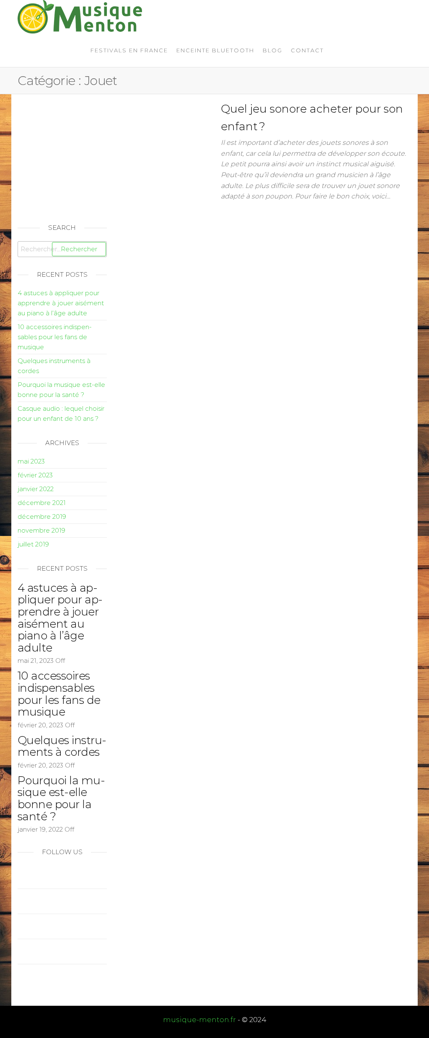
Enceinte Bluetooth (215, 50)
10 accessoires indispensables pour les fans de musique (55, 337)
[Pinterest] (20, 926)
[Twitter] (20, 876)
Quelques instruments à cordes (62, 746)
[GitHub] (20, 952)
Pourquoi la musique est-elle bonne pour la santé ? (61, 798)
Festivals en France (129, 50)
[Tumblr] (20, 977)
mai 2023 (31, 461)
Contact (307, 50)
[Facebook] (20, 901)
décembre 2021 (42, 503)
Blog (272, 50)
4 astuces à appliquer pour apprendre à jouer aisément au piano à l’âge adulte (61, 303)
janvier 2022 (36, 489)
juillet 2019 (33, 544)
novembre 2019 (41, 530)
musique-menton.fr (199, 1019)
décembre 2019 (42, 516)
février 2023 (35, 475)
